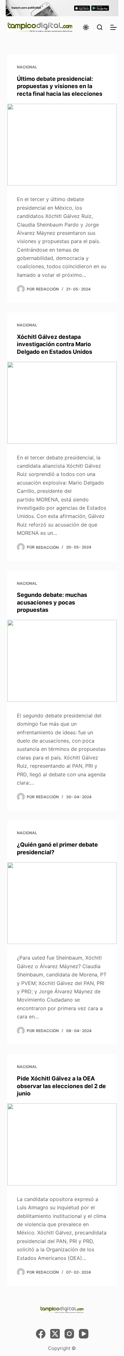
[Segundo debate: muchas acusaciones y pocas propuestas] (61, 661)
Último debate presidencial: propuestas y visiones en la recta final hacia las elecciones (59, 86)
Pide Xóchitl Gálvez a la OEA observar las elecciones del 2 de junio (61, 1086)
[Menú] (113, 27)
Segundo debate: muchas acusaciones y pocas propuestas (52, 602)
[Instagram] (69, 1334)
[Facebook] (40, 1334)
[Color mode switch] (86, 27)
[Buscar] (99, 27)
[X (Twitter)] (55, 1334)
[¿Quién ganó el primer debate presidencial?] (61, 903)
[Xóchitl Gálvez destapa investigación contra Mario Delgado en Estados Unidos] (61, 403)
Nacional (27, 67)
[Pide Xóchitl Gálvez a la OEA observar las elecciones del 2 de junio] (61, 1144)
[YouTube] (83, 1334)
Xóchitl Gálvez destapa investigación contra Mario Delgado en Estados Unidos (54, 344)
